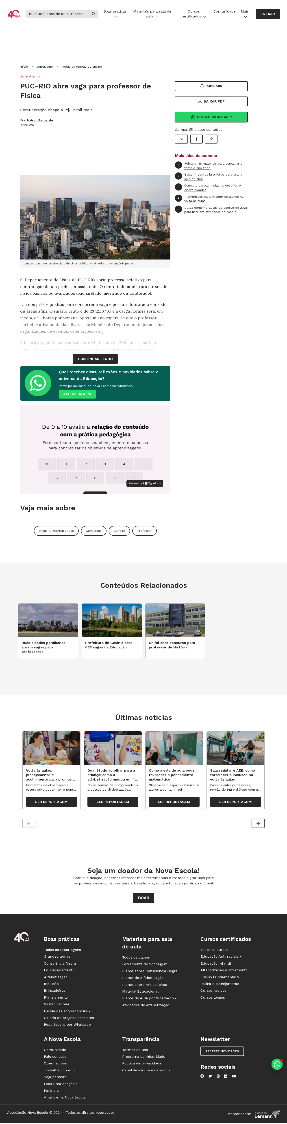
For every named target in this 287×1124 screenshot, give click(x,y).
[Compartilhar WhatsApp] (181, 139)
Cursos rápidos (213, 990)
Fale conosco (55, 1056)
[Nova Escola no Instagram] (218, 1076)
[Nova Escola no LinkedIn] (225, 1076)
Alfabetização (55, 977)
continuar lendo (95, 359)
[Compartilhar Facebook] (196, 139)
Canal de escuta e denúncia (146, 1070)
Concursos (94, 530)
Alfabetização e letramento (224, 970)
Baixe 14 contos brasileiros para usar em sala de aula (212, 177)
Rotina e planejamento (219, 984)
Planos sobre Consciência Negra (150, 971)
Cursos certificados (191, 13)
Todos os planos (136, 957)
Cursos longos (212, 997)
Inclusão (51, 984)
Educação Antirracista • (220, 956)
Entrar (268, 14)
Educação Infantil (59, 970)
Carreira (119, 530)
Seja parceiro (55, 1077)
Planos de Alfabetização (142, 978)
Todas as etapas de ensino (81, 66)
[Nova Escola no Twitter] (210, 1076)
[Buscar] (93, 14)
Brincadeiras (54, 990)
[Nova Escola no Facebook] (202, 1076)
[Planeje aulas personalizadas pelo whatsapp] (277, 1064)
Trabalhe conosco (59, 1070)
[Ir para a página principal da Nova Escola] (14, 13)
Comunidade (224, 11)
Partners (51, 1090)
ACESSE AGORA (77, 394)
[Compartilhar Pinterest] (211, 139)
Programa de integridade (143, 1056)
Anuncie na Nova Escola (65, 1097)
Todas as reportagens (62, 950)
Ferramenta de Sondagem (144, 964)
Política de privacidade (141, 1063)
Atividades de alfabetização (145, 1005)
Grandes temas (57, 956)
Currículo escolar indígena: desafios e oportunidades (209, 188)
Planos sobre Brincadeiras (144, 984)
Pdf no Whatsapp (214, 117)
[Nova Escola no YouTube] (234, 1076)
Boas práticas (115, 11)
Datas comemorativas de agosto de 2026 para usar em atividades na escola (213, 210)
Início (24, 66)
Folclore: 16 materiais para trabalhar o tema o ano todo (210, 166)
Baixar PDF (214, 101)
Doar (143, 897)
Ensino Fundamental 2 (219, 977)
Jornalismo (44, 66)
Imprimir (214, 86)
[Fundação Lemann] (267, 1114)
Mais (245, 11)
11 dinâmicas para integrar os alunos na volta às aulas (211, 199)
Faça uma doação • (60, 1084)
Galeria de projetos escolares (69, 1018)
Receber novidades (222, 1051)
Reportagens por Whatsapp (67, 1024)
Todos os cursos (214, 950)
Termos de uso (135, 1050)
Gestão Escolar (57, 1004)
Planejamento (56, 997)
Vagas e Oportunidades (56, 530)
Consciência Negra (60, 963)
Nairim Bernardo (40, 120)
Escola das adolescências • (67, 1011)
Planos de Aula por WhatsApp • (149, 998)
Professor (144, 530)
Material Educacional (140, 991)
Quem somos (55, 1063)
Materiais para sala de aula (152, 13)
